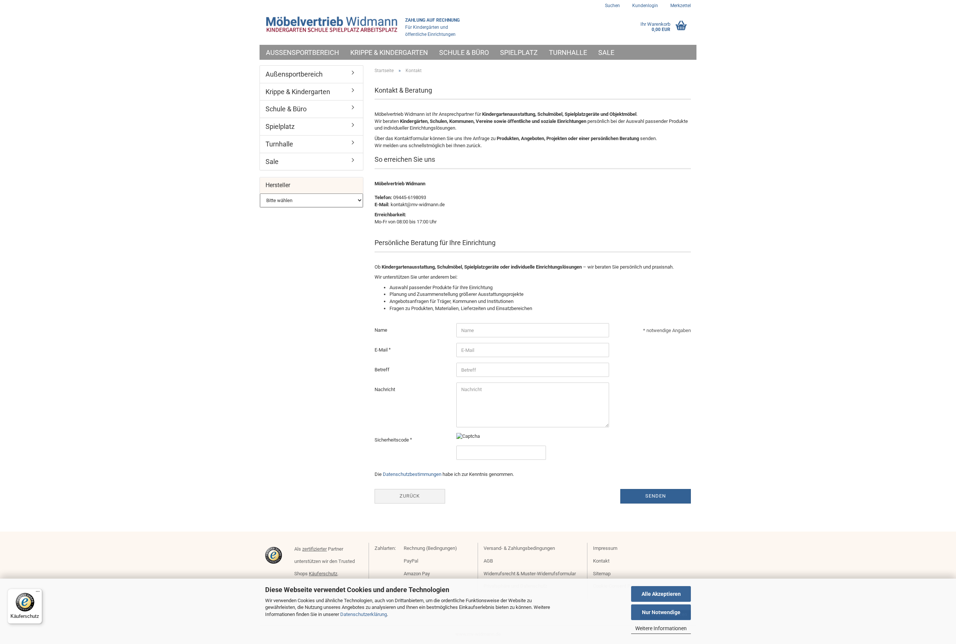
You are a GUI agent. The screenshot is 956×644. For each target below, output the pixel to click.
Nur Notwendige (661, 612)
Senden (655, 496)
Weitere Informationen (661, 628)
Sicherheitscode (392, 440)
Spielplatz (519, 52)
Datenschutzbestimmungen (412, 474)
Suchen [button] (612, 5)
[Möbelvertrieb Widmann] (332, 24)
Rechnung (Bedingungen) (430, 548)
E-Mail (382, 350)
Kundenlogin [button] (644, 5)
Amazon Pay (417, 573)
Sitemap (602, 573)
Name (381, 330)
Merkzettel (680, 5)
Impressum (605, 548)
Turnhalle (568, 52)
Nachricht (385, 389)
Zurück (410, 496)
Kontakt (601, 561)
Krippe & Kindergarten (389, 52)
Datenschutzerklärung (363, 614)
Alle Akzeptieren (661, 594)
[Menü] (37, 593)
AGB (488, 561)
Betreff (382, 369)
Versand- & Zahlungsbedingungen (519, 548)
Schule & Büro (464, 52)
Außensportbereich (302, 52)
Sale (606, 52)
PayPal (411, 561)
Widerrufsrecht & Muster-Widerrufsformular (530, 573)
